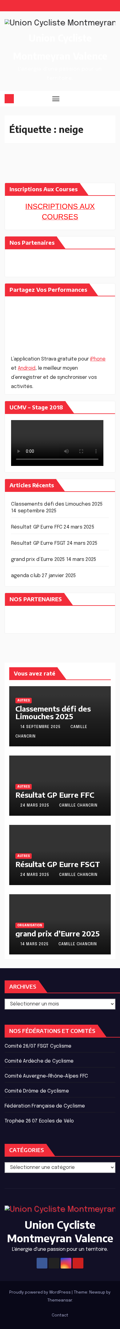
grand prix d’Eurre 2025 (38, 559)
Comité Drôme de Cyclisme (37, 1091)
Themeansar (59, 1300)
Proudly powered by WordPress (40, 1292)
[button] (100, 98)
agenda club (26, 575)
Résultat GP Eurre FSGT (38, 543)
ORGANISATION (29, 925)
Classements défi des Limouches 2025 (56, 504)
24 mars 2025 (35, 805)
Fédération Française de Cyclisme (45, 1106)
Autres (23, 700)
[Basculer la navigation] (56, 98)
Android (26, 368)
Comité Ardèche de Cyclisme (39, 1061)
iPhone (98, 359)
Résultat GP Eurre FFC (36, 527)
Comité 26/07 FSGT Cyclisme (38, 1046)
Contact (60, 1315)
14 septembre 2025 (41, 727)
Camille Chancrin (78, 805)
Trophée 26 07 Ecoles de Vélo (39, 1121)
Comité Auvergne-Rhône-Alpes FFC (46, 1076)
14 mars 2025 (35, 944)
